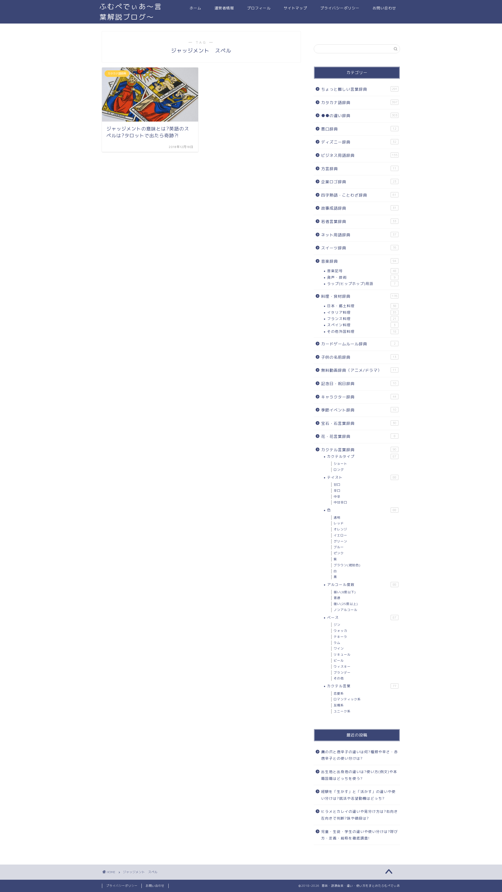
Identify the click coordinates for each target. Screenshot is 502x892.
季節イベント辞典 (358, 410)
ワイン (339, 648)
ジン (337, 624)
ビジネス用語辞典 (359, 155)
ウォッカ (340, 630)
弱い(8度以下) (345, 592)
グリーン (340, 541)
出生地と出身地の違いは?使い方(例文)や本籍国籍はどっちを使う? (359, 775)
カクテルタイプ (361, 456)
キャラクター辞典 (358, 397)
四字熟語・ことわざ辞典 (358, 195)
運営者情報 (224, 8)
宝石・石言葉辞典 (358, 423)
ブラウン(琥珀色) (347, 565)
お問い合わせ (384, 8)
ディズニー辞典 (358, 142)
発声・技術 (361, 277)
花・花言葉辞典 (358, 436)
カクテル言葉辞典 (358, 450)
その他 (339, 678)
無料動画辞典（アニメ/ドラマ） (358, 370)
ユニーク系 (342, 711)
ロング (339, 469)
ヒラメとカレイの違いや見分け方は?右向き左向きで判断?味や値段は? (359, 815)
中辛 (337, 496)
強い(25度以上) (346, 604)
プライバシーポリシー (340, 8)
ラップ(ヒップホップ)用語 (361, 283)
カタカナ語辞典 (359, 102)
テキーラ (340, 636)
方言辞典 (358, 168)
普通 (337, 598)
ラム (337, 643)
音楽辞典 (358, 261)
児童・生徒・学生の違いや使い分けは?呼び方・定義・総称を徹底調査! (359, 835)
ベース (361, 617)
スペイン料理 (361, 324)
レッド (339, 523)
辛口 (337, 490)
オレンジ (340, 529)
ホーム (195, 8)
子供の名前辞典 (358, 357)
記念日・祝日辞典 (358, 383)
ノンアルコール (345, 610)
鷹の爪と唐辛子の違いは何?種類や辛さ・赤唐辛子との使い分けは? (359, 755)
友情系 (339, 705)
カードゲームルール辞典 (358, 344)
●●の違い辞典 (359, 115)
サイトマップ (295, 8)
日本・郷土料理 (361, 305)
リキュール (342, 654)
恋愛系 (339, 693)
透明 (337, 517)
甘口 (337, 484)
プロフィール (259, 8)
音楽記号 (361, 270)
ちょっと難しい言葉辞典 (359, 89)
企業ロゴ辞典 (358, 182)
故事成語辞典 (358, 208)
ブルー (339, 547)
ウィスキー (342, 666)
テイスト (361, 477)
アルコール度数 (361, 584)
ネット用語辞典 (358, 235)
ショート (340, 463)
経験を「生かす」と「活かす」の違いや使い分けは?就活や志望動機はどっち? (358, 795)
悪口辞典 (358, 129)
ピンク (339, 553)
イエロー (340, 535)
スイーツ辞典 (358, 248)
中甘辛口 (340, 502)
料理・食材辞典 (359, 296)
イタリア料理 (361, 312)
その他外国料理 (361, 331)
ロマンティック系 (347, 699)
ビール (339, 660)
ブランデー (342, 672)
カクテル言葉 (361, 685)
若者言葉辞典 (358, 221)
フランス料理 (361, 318)
